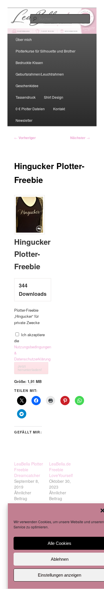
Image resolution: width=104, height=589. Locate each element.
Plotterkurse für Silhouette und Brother (45, 50)
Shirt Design (53, 97)
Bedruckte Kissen (29, 62)
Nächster (80, 137)
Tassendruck (26, 97)
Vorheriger (25, 137)
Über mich (24, 39)
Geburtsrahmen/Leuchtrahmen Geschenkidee (40, 80)
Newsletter (24, 120)
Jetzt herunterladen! (30, 368)
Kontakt (59, 108)
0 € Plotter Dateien (30, 108)
